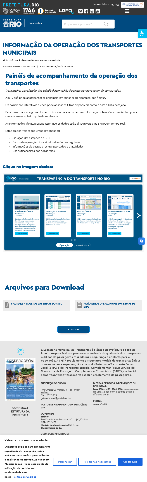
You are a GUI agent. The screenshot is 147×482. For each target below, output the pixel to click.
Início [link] (5, 60)
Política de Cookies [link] (24, 476)
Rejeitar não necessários (97, 461)
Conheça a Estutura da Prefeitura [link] (20, 411)
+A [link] (117, 4)
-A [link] (112, 4)
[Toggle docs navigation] (127, 11)
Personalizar (65, 461)
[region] (73, 458)
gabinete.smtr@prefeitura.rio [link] (55, 398)
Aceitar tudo (130, 461)
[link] (142, 33)
